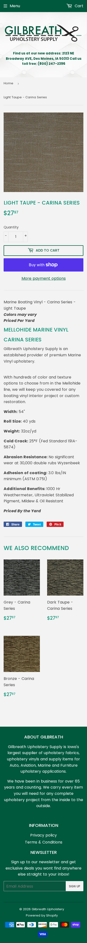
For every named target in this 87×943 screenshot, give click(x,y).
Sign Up (74, 886)
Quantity (11, 227)
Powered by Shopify (42, 915)
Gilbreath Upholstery (48, 909)
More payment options (44, 278)
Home (8, 83)
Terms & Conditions (43, 842)
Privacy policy (43, 835)
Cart (78, 6)
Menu (15, 6)
